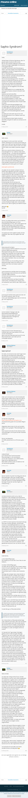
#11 (26, 485)
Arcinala (9, 215)
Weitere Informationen (16, 796)
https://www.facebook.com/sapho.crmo (12, 420)
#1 (26, 126)
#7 (26, 386)
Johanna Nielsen (11, 345)
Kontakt (6, 786)
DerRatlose (10, 52)
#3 (26, 284)
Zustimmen (9, 796)
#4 (26, 301)
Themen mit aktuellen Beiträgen (9, 8)
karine (8, 132)
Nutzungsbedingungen (18, 786)
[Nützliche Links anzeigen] (26, 13)
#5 (26, 320)
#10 (26, 465)
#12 (26, 545)
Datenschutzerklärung (13, 789)
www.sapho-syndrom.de (8, 167)
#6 (26, 340)
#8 (26, 408)
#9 (26, 444)
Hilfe (11, 786)
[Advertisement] (14, 30)
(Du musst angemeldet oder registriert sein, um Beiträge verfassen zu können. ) (14, 755)
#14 (26, 750)
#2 (26, 210)
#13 (26, 663)
